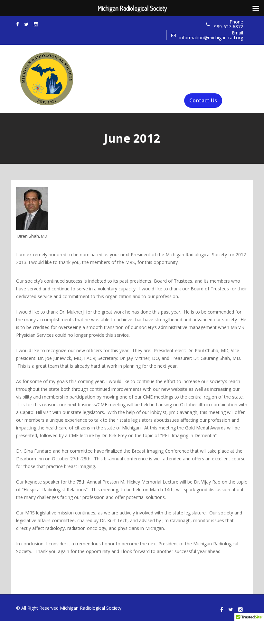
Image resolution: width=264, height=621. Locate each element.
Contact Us (203, 100)
